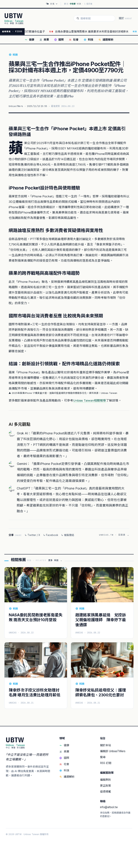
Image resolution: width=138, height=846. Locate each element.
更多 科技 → (55, 560)
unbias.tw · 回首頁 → (114, 535)
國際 (61, 39)
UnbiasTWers (16, 106)
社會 (76, 39)
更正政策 (105, 785)
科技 (90, 39)
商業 (46, 39)
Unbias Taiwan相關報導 (89, 400)
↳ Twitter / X (32, 534)
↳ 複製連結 (67, 534)
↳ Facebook (50, 534)
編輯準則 (105, 779)
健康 (31, 39)
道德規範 (105, 791)
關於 (125, 18)
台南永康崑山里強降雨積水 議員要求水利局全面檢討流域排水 (80, 31)
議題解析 (108, 39)
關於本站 (105, 745)
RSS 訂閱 (105, 763)
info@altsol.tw (109, 807)
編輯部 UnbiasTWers (112, 751)
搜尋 (102, 757)
